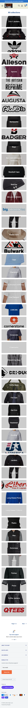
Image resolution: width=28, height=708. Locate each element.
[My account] (22, 6)
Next (23, 623)
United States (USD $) (7, 679)
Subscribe (6, 672)
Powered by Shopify (6, 704)
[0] (25, 6)
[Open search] (19, 6)
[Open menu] (2, 5)
